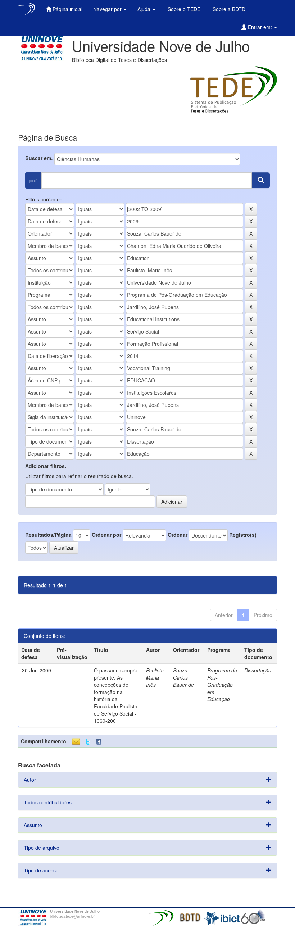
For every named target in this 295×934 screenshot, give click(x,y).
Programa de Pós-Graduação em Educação (222, 685)
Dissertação (257, 670)
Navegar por (108, 9)
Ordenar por (106, 534)
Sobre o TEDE (183, 9)
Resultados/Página (48, 534)
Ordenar (177, 534)
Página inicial (66, 9)
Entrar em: (259, 27)
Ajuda (144, 9)
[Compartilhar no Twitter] (87, 742)
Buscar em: (39, 158)
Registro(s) (243, 534)
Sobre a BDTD (228, 9)
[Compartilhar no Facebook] (100, 742)
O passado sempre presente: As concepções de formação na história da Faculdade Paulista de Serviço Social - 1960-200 (115, 695)
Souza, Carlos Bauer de (183, 677)
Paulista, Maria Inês (155, 677)
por (33, 180)
